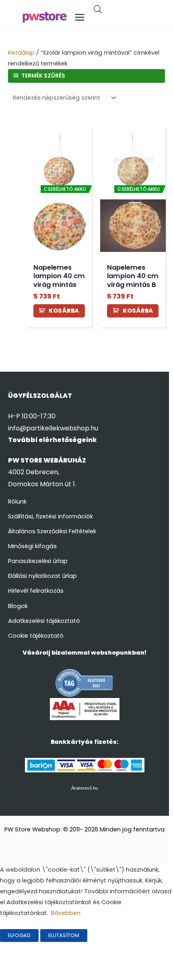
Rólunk (17, 501)
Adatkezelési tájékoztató (44, 621)
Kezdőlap (21, 53)
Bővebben (65, 913)
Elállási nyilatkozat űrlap (42, 576)
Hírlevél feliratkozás (36, 591)
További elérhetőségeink (52, 439)
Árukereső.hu (84, 788)
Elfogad (19, 935)
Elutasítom (63, 935)
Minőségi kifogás (32, 546)
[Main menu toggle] (79, 17)
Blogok (18, 606)
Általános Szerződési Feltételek (52, 531)
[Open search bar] (98, 10)
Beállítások (113, 935)
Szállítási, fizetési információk (50, 516)
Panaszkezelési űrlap (38, 561)
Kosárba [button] (64, 311)
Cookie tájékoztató (36, 636)
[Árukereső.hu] (84, 683)
